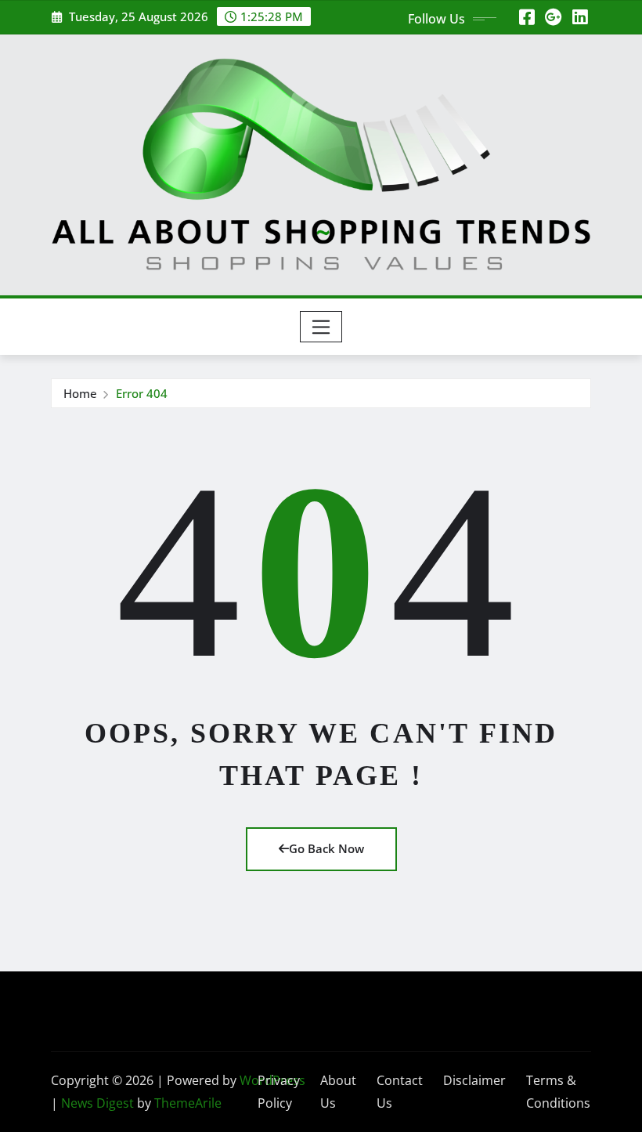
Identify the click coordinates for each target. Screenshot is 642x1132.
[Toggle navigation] (321, 326)
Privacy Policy (279, 1092)
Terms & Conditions (558, 1092)
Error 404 (142, 393)
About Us (338, 1092)
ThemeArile (188, 1103)
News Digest (97, 1103)
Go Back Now (326, 848)
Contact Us (400, 1092)
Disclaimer (474, 1080)
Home (80, 393)
